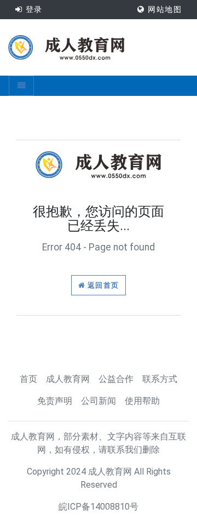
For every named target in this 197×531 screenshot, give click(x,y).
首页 (28, 379)
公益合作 (116, 379)
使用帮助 (142, 401)
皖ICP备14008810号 (98, 506)
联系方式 (159, 379)
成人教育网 (68, 379)
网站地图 (163, 9)
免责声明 (54, 401)
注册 (31, 28)
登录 (32, 9)
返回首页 (102, 285)
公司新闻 (98, 401)
